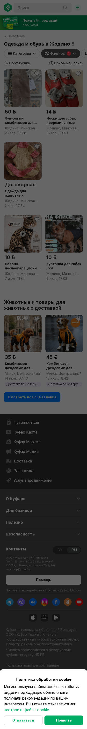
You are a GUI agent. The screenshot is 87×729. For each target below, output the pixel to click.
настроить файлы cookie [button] (26, 709)
